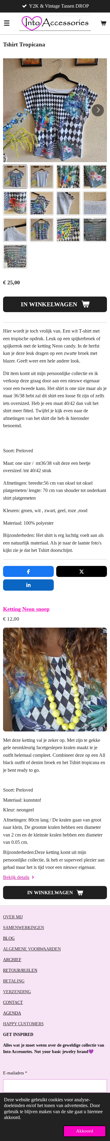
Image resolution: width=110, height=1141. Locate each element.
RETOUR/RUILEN (20, 970)
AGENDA (12, 1013)
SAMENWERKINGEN (23, 927)
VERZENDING (17, 992)
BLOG (9, 938)
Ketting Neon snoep (26, 609)
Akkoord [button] (84, 1130)
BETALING (13, 981)
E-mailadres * (15, 1073)
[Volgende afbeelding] (98, 110)
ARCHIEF (12, 959)
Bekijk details (16, 877)
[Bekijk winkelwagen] (103, 23)
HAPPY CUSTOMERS (23, 1024)
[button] (15, 177)
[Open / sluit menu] (6, 23)
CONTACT (13, 1002)
